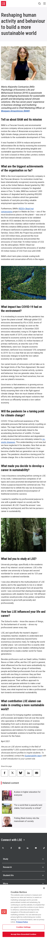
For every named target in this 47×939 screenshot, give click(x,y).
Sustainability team (33, 755)
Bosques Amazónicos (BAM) (15, 111)
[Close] (44, 888)
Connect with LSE (11, 840)
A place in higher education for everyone (27, 793)
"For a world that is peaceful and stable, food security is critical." (28, 806)
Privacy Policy (22, 922)
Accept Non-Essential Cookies (23, 934)
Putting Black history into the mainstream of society (26, 819)
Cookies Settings (23, 927)
